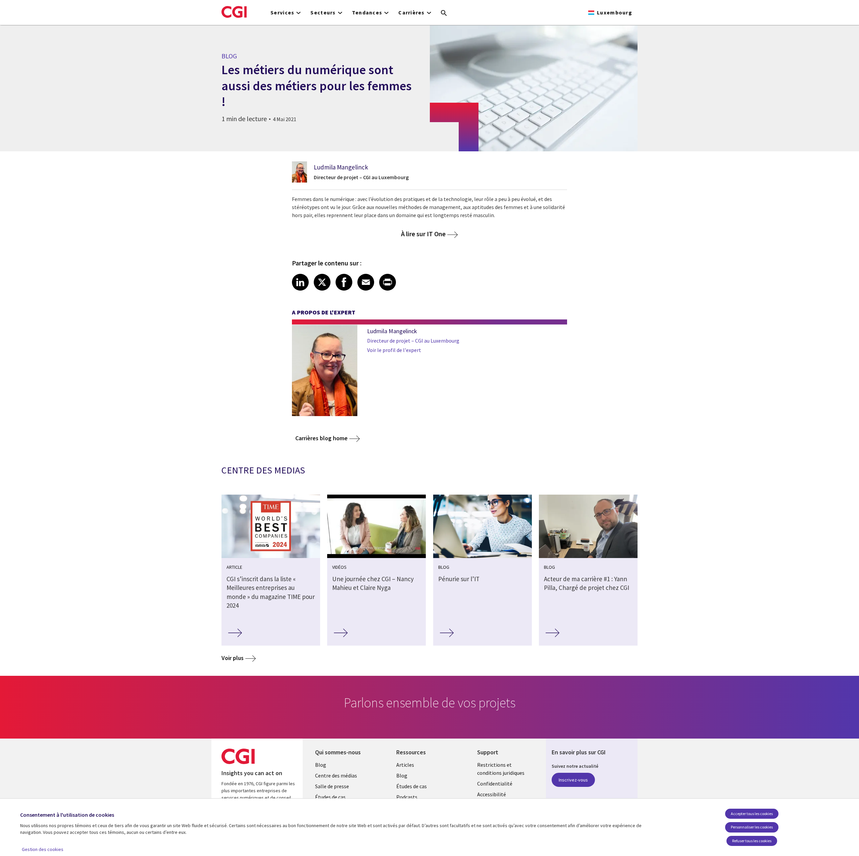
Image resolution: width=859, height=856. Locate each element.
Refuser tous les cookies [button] (751, 840)
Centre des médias (336, 775)
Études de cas (330, 797)
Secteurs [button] (323, 12)
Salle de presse (332, 786)
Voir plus (232, 658)
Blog (320, 764)
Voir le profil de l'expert (394, 350)
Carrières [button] (411, 12)
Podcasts (406, 797)
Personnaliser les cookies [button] (752, 826)
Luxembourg (614, 12)
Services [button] (282, 12)
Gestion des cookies (42, 849)
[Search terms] (444, 13)
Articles (405, 764)
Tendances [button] (367, 12)
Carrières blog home (321, 438)
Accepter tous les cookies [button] (752, 813)
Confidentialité (494, 783)
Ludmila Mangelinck (341, 167)
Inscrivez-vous (573, 780)
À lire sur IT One (423, 234)
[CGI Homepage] (234, 11)
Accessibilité (491, 794)
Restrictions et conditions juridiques (500, 768)
